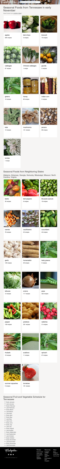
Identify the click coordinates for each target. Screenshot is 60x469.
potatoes (26, 322)
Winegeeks (47, 461)
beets (7, 199)
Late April (9, 413)
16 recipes (8, 99)
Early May (9, 417)
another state (17, 13)
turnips (7, 158)
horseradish (27, 260)
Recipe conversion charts (47, 455)
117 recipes (26, 294)
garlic (7, 260)
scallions (26, 352)
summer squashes (11, 383)
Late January (10, 404)
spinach (44, 352)
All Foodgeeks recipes (40, 455)
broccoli (44, 35)
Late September (11, 434)
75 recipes (44, 38)
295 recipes (8, 38)
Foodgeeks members (47, 452)
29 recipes (26, 263)
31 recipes (44, 324)
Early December (11, 443)
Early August (10, 428)
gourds (43, 66)
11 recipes (26, 355)
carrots (7, 229)
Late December (10, 445)
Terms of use (56, 456)
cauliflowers (27, 229)
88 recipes (44, 130)
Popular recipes (40, 451)
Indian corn (45, 96)
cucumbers (45, 229)
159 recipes (8, 324)
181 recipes (26, 386)
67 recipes (8, 68)
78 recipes (8, 232)
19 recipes (44, 201)
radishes (44, 322)
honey (25, 96)
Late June (9, 421)
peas (43, 291)
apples (7, 35)
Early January (10, 402)
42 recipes (44, 232)
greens (7, 96)
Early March (9, 409)
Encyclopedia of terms (48, 459)
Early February (10, 406)
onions (25, 291)
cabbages (8, 66)
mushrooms (27, 127)
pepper (7, 322)
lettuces (7, 291)
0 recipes (26, 38)
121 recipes (26, 130)
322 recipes (44, 294)
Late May (9, 419)
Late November (10, 441)
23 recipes (26, 232)
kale (6, 127)
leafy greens (45, 260)
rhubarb (7, 352)
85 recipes (26, 99)
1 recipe (25, 68)
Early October (10, 438)
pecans (44, 127)
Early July (9, 425)
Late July (9, 426)
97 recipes (44, 355)
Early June (9, 423)
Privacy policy (56, 454)
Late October (10, 436)
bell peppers (27, 199)
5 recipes (7, 386)
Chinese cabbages (29, 66)
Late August (9, 430)
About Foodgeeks (55, 452)
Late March (9, 411)
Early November (11, 440)
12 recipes (8, 130)
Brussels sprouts (47, 199)
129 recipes (8, 263)
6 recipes (26, 201)
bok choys (26, 35)
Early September (11, 432)
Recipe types (39, 453)
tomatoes (26, 383)
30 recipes (8, 201)
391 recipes (26, 324)
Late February (10, 408)
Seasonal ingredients (39, 458)
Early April (9, 415)
